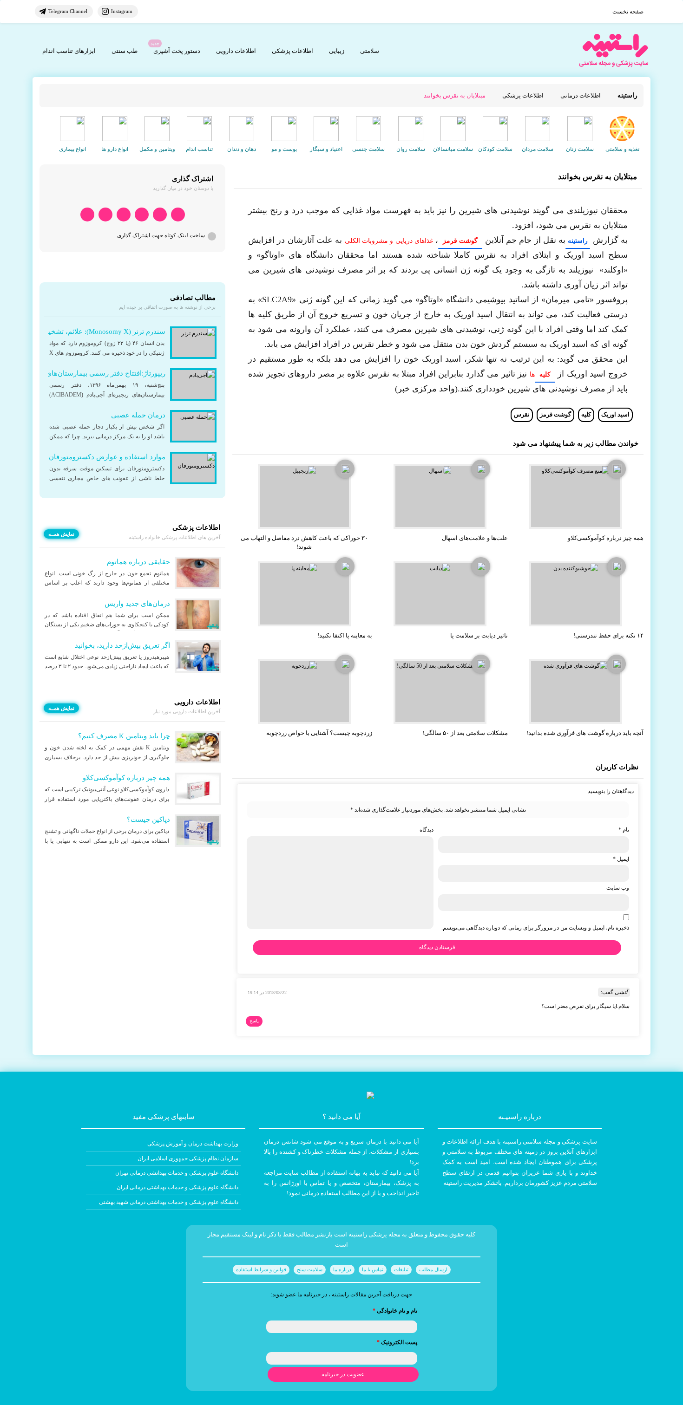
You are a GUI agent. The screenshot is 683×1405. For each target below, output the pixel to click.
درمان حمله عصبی (138, 415)
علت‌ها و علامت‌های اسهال (475, 537)
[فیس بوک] (142, 215)
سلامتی (369, 50)
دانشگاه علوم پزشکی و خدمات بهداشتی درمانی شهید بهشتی (168, 1202)
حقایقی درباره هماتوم (138, 562)
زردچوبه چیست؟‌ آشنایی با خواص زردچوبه (319, 732)
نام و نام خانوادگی (395, 1310)
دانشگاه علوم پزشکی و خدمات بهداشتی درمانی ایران (177, 1187)
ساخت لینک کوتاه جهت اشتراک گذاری (161, 235)
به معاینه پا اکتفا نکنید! (344, 635)
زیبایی (336, 50)
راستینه (578, 240)
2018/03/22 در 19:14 (267, 992)
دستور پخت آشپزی (176, 50)
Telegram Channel (67, 11)
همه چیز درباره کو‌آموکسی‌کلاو (606, 537)
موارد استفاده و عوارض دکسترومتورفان (107, 457)
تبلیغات (401, 1269)
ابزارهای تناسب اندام (69, 50)
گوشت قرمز (555, 414)
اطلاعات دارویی (236, 50)
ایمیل (621, 859)
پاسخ (254, 1020)
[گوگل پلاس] (124, 215)
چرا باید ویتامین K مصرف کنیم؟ (124, 736)
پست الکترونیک (397, 1342)
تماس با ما (372, 1269)
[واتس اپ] (178, 215)
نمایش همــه (61, 534)
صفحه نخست (628, 11)
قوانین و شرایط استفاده (261, 1269)
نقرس (522, 414)
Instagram (121, 11)
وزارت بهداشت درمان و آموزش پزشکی (192, 1143)
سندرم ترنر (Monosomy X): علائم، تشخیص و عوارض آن (84, 331)
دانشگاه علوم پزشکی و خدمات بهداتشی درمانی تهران (176, 1173)
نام (623, 829)
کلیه (586, 414)
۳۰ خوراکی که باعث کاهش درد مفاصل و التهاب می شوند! (304, 542)
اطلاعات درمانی (580, 95)
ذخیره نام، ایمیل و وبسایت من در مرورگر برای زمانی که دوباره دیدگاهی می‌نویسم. (535, 927)
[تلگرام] (160, 215)
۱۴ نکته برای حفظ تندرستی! (608, 635)
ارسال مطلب (433, 1269)
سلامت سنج (309, 1269)
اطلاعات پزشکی (292, 50)
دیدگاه (426, 829)
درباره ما (342, 1269)
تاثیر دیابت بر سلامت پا (479, 635)
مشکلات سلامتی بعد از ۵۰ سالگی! (465, 732)
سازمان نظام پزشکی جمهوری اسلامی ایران (188, 1158)
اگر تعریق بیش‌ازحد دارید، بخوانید (122, 645)
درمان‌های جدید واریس (137, 603)
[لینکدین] (87, 215)
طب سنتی (125, 50)
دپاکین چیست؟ (148, 819)
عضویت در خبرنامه (343, 1374)
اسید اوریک (615, 414)
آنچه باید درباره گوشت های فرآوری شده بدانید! (585, 732)
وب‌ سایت (617, 888)
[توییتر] (105, 215)
